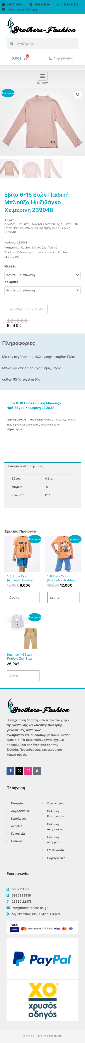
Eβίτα (18, 257)
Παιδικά (23, 224)
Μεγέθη (10, 266)
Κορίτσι (36, 224)
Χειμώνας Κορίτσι (56, 252)
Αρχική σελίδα (9, 222)
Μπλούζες (52, 224)
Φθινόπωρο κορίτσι (30, 252)
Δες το (14, 597)
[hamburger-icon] (43, 76)
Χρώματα (11, 282)
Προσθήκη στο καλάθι (26, 309)
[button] (78, 95)
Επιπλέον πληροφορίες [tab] (25, 466)
